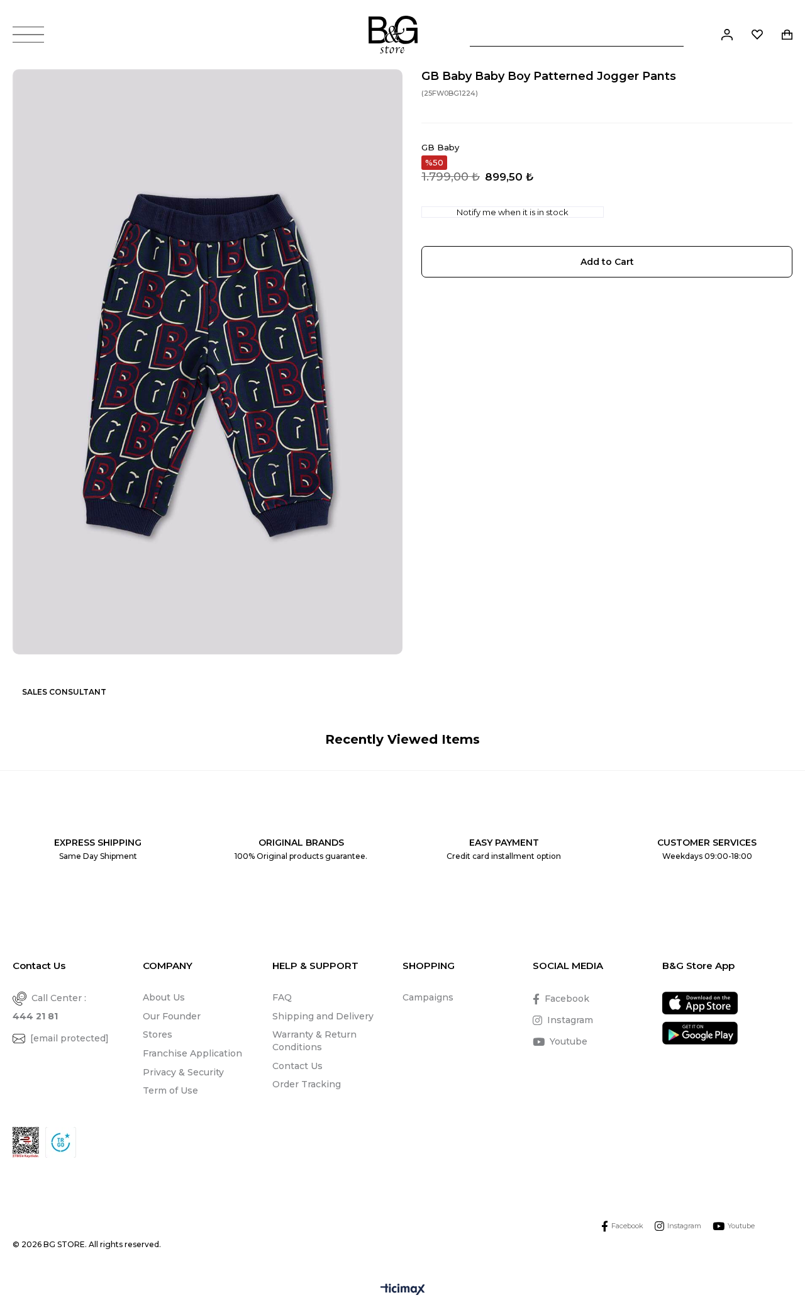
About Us (164, 997)
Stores (157, 1034)
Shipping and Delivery (323, 1016)
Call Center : (49, 1007)
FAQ (282, 997)
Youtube (568, 1041)
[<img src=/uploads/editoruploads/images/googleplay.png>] (700, 1033)
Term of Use (170, 1090)
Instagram (570, 1020)
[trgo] (60, 1142)
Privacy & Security (183, 1072)
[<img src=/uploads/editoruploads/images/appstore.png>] (700, 1003)
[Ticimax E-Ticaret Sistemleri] (402, 1290)
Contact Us (297, 1066)
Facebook (567, 998)
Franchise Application (192, 1053)
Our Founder (172, 1016)
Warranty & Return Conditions (314, 1041)
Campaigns (427, 997)
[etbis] (26, 1142)
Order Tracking (306, 1084)
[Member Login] (727, 34)
